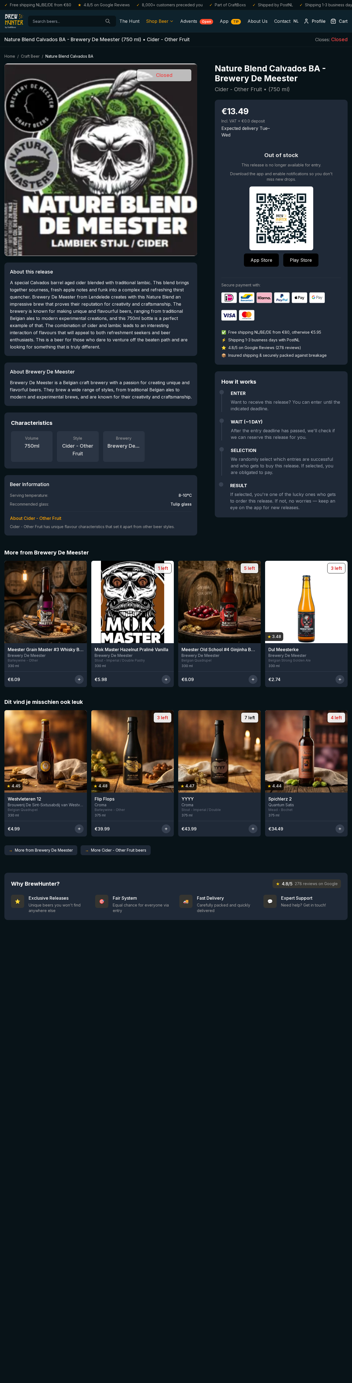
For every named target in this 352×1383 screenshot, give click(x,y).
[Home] (14, 21)
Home (9, 56)
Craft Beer (30, 56)
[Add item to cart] (79, 679)
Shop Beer (157, 21)
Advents (195, 21)
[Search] (108, 21)
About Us (258, 21)
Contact (282, 21)
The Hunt (129, 21)
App (229, 21)
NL (296, 21)
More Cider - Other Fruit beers (115, 850)
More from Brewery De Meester (41, 850)
